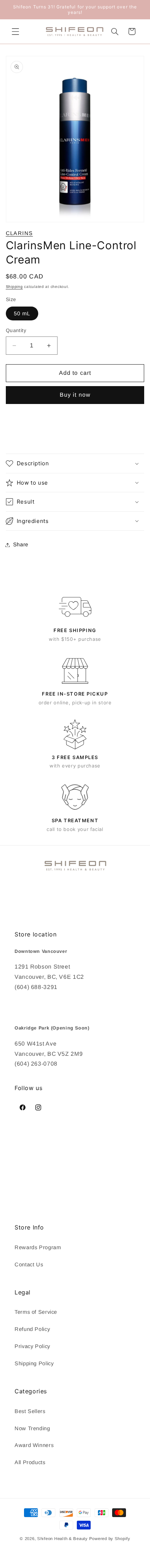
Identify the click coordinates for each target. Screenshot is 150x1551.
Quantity (16, 330)
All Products (30, 1462)
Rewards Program (38, 1247)
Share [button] (20, 544)
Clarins (19, 233)
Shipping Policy (34, 1363)
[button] (15, 31)
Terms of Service (36, 1312)
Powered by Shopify (109, 1538)
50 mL (22, 313)
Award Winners (34, 1445)
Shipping (14, 286)
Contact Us (29, 1264)
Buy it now (75, 395)
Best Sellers (30, 1411)
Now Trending (32, 1428)
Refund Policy (32, 1329)
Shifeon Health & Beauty (62, 1538)
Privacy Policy (32, 1346)
